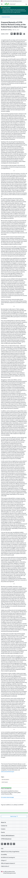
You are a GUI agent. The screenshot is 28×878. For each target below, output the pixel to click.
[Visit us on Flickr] (14, 844)
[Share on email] (21, 33)
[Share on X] (15, 33)
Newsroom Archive (6, 16)
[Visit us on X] (5, 844)
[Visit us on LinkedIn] (8, 844)
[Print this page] (24, 34)
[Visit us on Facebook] (2, 844)
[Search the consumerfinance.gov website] (26, 4)
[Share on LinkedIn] (18, 33)
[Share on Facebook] (12, 33)
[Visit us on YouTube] (11, 844)
